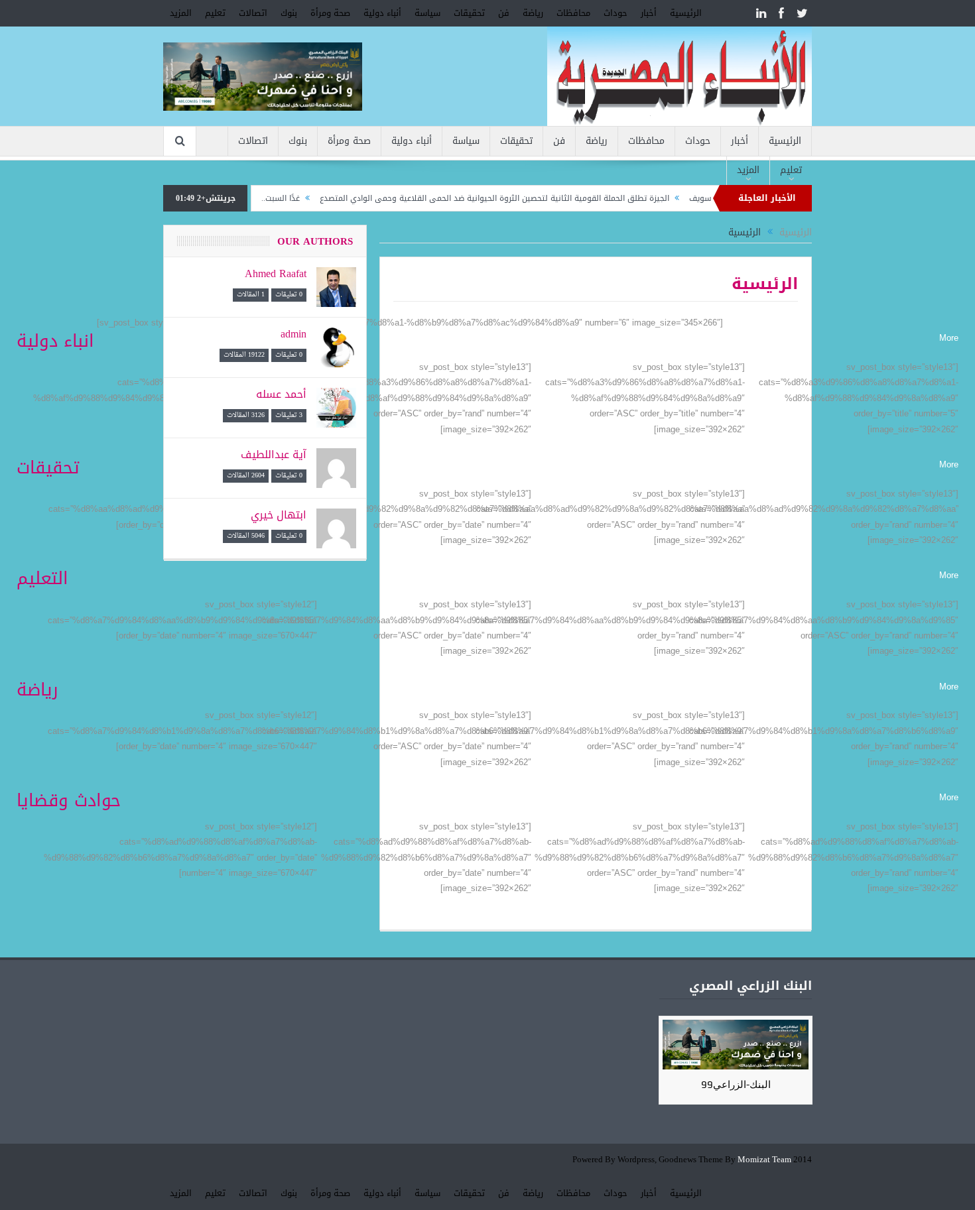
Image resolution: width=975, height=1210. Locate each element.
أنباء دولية (382, 13)
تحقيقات (469, 13)
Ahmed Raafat (275, 273)
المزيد (181, 13)
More (948, 338)
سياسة (427, 13)
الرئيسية (686, 13)
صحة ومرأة (330, 13)
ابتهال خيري (278, 515)
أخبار (649, 13)
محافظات (573, 13)
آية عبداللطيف (273, 454)
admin (293, 334)
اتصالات (253, 13)
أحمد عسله (281, 394)
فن (503, 13)
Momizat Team (764, 1160)
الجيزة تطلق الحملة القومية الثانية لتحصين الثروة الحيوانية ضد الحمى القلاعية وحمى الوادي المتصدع (523, 198)
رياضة (533, 13)
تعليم (215, 13)
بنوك (289, 13)
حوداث (615, 13)
